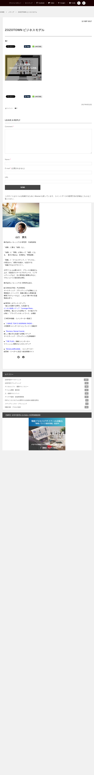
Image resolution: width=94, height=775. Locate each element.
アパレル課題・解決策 (46, 390)
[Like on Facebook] (23, 357)
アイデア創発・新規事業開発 (46, 397)
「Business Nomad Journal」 (15, 331)
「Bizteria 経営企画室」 (13, 349)
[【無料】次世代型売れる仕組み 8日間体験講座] (47, 434)
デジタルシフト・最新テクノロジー (46, 386)
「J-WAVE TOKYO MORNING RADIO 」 (19, 323)
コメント (10, 108)
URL (6, 177)
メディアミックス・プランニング (46, 404)
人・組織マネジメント (46, 393)
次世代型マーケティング (46, 380)
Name (7, 159)
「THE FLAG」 (10, 341)
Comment (8, 126)
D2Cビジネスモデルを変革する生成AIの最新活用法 (46, 400)
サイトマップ (28, 3)
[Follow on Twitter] (18, 357)
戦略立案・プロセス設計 (46, 407)
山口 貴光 (20, 237)
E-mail (7, 168)
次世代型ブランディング (46, 383)
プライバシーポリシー (15, 3)
